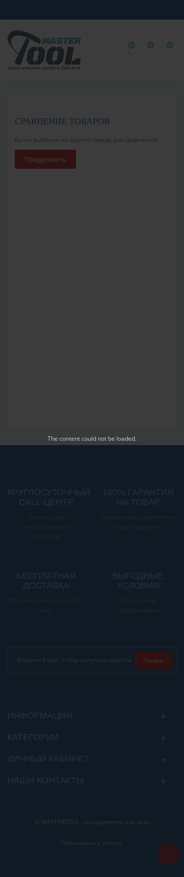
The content (64, 438)
